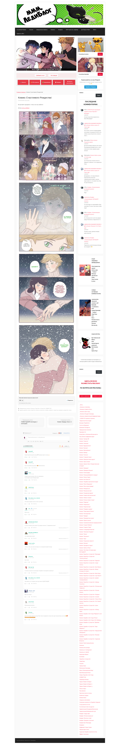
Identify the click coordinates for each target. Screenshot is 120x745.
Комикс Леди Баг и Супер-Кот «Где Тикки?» (90, 575)
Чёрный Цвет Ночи (84, 729)
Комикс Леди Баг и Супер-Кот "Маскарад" (89, 554)
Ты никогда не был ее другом (86, 706)
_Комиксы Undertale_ (84, 407)
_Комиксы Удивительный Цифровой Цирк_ (90, 416)
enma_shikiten (25, 108)
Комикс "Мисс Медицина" (85, 484)
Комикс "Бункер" (83, 448)
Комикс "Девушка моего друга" (87, 459)
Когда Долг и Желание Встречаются (88, 434)
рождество (65, 410)
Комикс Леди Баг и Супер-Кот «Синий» (89, 596)
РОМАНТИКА (82, 697)
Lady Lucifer (32, 543)
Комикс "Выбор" (83, 452)
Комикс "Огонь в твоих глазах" (86, 500)
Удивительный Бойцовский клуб (87, 711)
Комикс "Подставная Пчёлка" (86, 511)
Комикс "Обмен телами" (85, 497)
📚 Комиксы (23, 82)
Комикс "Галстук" (83, 454)
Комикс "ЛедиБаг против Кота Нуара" (88, 481)
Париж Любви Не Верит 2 (85, 684)
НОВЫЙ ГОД (48, 408)
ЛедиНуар (82, 661)
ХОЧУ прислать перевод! (72, 29)
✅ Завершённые (46, 82)
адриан (21, 410)
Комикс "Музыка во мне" (85, 490)
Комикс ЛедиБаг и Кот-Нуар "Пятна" (88, 617)
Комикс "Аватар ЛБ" (84, 439)
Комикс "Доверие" (84, 468)
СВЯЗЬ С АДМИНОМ (84, 396)
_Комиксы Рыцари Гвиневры (86, 413)
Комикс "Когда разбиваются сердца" (88, 475)
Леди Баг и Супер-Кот (40, 408)
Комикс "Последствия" (85, 513)
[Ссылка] (41, 441)
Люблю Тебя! (82, 665)
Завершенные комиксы (42, 29)
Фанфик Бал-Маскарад (85, 722)
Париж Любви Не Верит (85, 681)
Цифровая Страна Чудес (85, 727)
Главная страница (21, 92)
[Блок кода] (39, 441)
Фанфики (60, 29)
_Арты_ (81, 404)
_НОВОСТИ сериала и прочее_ (87, 418)
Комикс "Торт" (82, 538)
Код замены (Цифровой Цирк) (86, 436)
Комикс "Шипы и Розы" (85, 547)
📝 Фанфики (58, 82)
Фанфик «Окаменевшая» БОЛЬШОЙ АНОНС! (91, 199)
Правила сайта (20, 33)
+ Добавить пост (40, 75)
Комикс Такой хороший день (86, 643)
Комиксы (53, 29)
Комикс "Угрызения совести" (86, 541)
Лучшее (31, 29)
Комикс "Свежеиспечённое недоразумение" (90, 522)
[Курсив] (30, 441)
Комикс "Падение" (83, 502)
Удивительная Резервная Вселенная (88, 709)
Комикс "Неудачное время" (86, 493)
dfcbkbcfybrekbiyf (33, 521)
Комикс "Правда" (83, 516)
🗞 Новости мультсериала (69, 82)
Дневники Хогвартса (84, 427)
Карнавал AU (82, 432)
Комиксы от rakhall (84, 652)
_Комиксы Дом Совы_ (84, 411)
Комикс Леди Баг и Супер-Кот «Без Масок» (90, 567)
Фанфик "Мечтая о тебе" (85, 718)
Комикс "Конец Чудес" (84, 477)
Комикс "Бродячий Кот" (85, 445)
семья (70, 410)
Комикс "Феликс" (83, 543)
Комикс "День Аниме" (84, 461)
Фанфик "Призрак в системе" (86, 720)
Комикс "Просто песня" (85, 520)
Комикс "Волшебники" (85, 450)
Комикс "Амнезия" (83, 443)
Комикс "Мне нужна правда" (86, 486)
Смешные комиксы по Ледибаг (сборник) (89, 702)
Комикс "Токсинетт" (84, 536)
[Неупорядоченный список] (35, 441)
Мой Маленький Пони (84, 672)
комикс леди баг (31, 410)
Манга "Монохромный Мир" (86, 670)
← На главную (53, 75)
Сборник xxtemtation (84, 700)
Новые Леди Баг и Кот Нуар (86, 675)
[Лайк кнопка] (20, 400)
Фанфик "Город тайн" (84, 713)
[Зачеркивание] (33, 441)
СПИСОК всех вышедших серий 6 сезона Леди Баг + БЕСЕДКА (92, 111)
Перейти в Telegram (90, 87)
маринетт (51, 410)
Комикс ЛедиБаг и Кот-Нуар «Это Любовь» (90, 620)
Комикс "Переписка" (84, 504)
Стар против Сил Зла (84, 704)
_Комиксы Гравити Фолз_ (85, 409)
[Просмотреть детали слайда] (46, 54)
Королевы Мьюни (83, 654)
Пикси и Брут (82, 688)
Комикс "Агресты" (83, 441)
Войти (94, 29)
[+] (42, 441)
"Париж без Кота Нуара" (85, 420)
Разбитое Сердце (83, 695)
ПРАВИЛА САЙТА (97, 396)
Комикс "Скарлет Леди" (85, 527)
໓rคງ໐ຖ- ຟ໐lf (32, 590)
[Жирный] (28, 441)
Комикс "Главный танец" (85, 457)
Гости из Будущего (84, 425)
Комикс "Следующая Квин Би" (86, 529)
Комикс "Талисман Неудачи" (86, 531)
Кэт (29, 508)
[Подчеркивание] (32, 441)
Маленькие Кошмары (84, 668)
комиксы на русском (40, 410)
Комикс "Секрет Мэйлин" (85, 525)
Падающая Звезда (83, 679)
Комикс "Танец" (83, 534)
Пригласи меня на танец (85, 693)
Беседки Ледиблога (84, 423)
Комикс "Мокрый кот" (84, 488)
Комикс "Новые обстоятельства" (87, 495)
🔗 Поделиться (70, 400)
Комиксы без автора (84, 647)
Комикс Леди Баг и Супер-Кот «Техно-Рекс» (90, 599)
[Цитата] (37, 441)
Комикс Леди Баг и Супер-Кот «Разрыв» (89, 594)
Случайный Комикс (21, 29)
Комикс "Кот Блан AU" (84, 479)
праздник (61, 410)
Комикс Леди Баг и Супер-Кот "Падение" (89, 560)
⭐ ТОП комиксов (35, 82)
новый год (56, 410)
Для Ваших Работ (85, 29)
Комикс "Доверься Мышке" (86, 470)
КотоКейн (81, 656)
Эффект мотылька (83, 734)
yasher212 (86, 197)
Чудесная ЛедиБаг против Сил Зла (88, 731)
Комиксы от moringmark (85, 650)
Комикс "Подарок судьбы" (85, 509)
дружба (25, 410)
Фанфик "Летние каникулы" (86, 716)
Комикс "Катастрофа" (84, 472)
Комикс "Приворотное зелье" (86, 518)
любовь (46, 410)
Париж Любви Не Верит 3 (85, 686)
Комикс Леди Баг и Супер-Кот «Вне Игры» (90, 573)
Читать (100, 54)
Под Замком (82, 690)
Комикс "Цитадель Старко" (86, 545)
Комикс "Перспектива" (85, 506)
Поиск (98, 372)
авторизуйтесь (66, 433)
